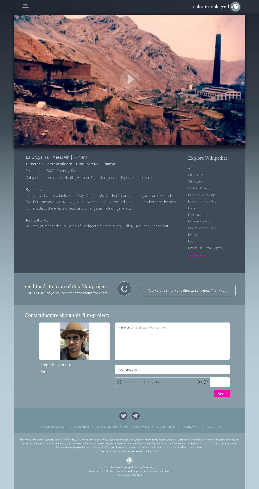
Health (192, 241)
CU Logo (129, 460)
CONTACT (213, 426)
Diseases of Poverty (201, 194)
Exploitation (196, 214)
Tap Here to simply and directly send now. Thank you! (187, 290)
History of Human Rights (205, 247)
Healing (193, 234)
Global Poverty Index (202, 228)
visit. (165, 226)
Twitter (123, 415)
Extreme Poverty (199, 221)
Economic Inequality (202, 201)
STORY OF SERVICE (137, 426)
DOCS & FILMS (80, 426)
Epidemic (194, 208)
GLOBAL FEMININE (51, 426)
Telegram (135, 415)
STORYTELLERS (107, 426)
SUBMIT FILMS (166, 426)
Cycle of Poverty (199, 188)
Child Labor (196, 181)
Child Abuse (196, 174)
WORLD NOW (191, 426)
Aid (190, 168)
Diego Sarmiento (55, 364)
